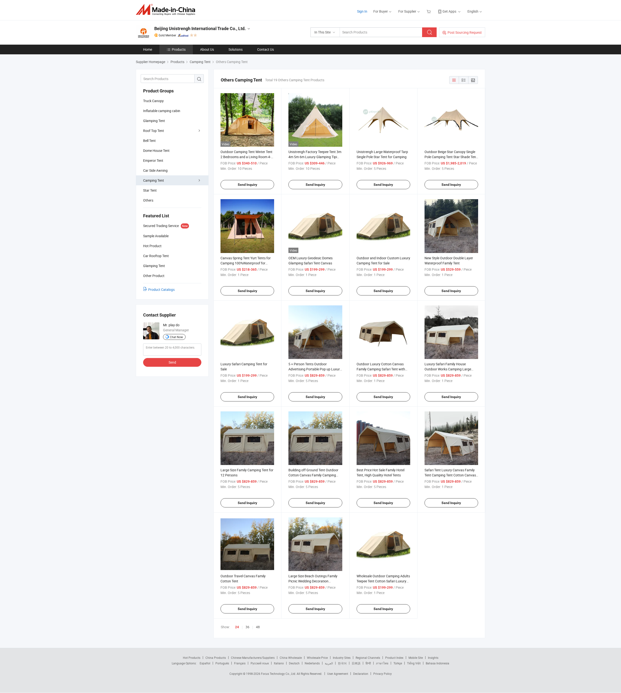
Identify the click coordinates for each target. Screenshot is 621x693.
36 (247, 627)
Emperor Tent (153, 160)
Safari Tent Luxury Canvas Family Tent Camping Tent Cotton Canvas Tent (450, 475)
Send (172, 362)
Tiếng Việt (414, 663)
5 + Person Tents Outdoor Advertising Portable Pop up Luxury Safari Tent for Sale (315, 369)
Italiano (279, 663)
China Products (215, 658)
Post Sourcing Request (465, 32)
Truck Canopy (153, 100)
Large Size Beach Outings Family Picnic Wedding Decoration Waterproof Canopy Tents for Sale (313, 581)
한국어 (342, 663)
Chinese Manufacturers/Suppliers (253, 658)
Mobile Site (416, 658)
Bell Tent (149, 140)
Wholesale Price (317, 658)
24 (237, 627)
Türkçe (397, 663)
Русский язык (260, 663)
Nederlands (312, 663)
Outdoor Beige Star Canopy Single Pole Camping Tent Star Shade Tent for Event (451, 156)
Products (179, 49)
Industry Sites (342, 658)
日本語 (356, 663)
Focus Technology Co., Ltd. (279, 674)
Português (222, 663)
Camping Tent (153, 180)
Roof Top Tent (153, 130)
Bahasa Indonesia (437, 663)
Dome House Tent (156, 150)
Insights (433, 658)
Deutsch (294, 663)
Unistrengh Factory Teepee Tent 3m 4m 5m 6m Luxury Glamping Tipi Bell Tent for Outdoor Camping (314, 156)
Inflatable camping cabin (161, 110)
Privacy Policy (382, 674)
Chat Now (176, 337)
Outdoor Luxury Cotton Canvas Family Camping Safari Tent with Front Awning (381, 369)
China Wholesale (291, 658)
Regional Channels (368, 658)
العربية (329, 663)
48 (258, 627)
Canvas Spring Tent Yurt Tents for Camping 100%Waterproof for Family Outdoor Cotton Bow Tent (246, 263)
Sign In (362, 11)
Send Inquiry (247, 185)
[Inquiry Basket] (429, 11)
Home (147, 49)
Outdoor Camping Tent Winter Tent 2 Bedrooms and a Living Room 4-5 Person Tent (247, 156)
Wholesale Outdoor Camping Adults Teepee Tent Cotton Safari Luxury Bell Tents (383, 581)
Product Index (394, 658)
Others (148, 200)
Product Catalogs (161, 289)
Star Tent (150, 190)
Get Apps (449, 11)
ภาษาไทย (382, 663)
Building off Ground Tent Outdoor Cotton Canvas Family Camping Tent (313, 475)
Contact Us (265, 49)
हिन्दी (368, 663)
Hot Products (191, 658)
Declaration (360, 674)
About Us (207, 49)
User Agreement (337, 674)
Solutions (236, 49)
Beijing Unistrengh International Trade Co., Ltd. (200, 28)
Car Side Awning (155, 170)
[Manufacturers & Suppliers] (167, 9)
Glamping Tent (154, 120)
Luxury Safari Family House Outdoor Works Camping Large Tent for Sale (448, 369)
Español (205, 663)
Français (239, 663)
